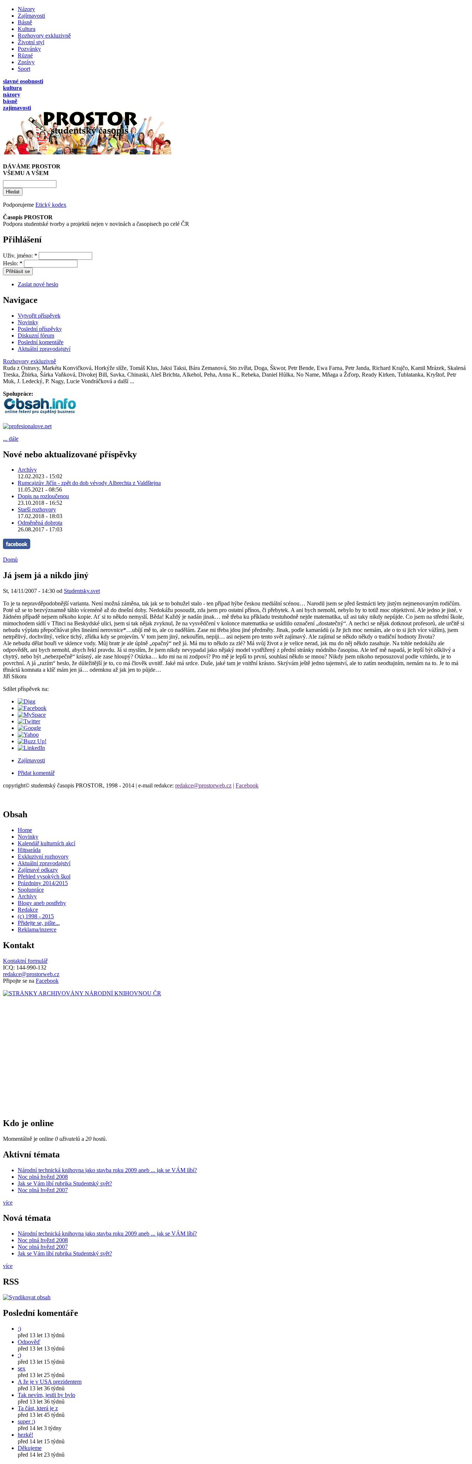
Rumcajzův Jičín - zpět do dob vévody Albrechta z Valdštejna (89, 483)
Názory (26, 9)
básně (10, 101)
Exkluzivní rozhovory (43, 856)
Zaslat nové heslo (38, 284)
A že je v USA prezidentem (49, 1382)
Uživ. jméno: (20, 255)
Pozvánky (29, 49)
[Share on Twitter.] (29, 721)
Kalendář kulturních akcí (46, 843)
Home (25, 830)
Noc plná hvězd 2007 (43, 1190)
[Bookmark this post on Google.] (29, 728)
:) (19, 1328)
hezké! (25, 1435)
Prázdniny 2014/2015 (43, 883)
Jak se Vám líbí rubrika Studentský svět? (65, 1183)
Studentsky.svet (82, 591)
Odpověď (29, 1342)
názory (11, 94)
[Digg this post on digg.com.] (26, 701)
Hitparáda (29, 850)
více (8, 1202)
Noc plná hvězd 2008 (43, 1177)
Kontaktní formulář (25, 961)
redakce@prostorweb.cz (203, 785)
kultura (12, 88)
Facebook (247, 785)
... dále (10, 439)
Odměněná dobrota (40, 523)
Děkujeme (30, 1448)
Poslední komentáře (40, 342)
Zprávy (26, 62)
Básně (25, 22)
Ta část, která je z (38, 1408)
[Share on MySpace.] (32, 715)
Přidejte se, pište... (39, 923)
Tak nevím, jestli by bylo (46, 1395)
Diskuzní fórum (36, 335)
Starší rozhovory (37, 509)
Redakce (28, 909)
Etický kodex (50, 205)
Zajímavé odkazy (38, 870)
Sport (24, 69)
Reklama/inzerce (37, 929)
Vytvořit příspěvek (39, 315)
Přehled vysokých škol (44, 876)
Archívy (27, 470)
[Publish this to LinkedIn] (31, 748)
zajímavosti (17, 108)
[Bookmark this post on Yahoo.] (28, 734)
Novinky (28, 322)
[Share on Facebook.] (32, 708)
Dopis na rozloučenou (43, 496)
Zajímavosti (31, 16)
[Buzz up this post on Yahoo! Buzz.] (32, 741)
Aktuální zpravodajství (44, 349)
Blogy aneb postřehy (42, 903)
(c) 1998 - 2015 (36, 916)
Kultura (26, 29)
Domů (10, 559)
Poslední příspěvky (40, 329)
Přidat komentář (36, 773)
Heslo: (12, 263)
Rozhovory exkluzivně (44, 35)
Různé (25, 55)
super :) (26, 1421)
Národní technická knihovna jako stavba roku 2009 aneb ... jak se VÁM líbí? (107, 1170)
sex (21, 1368)
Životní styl (31, 42)
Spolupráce (31, 890)
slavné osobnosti (23, 81)
